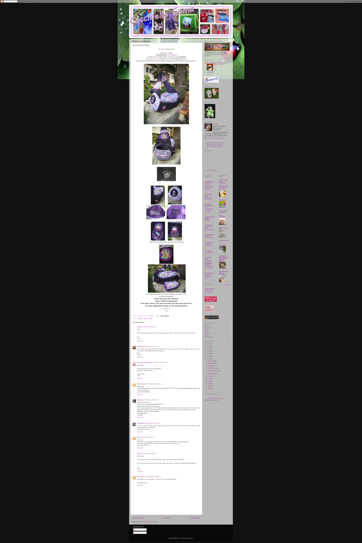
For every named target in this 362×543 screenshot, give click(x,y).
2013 (208, 351)
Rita (138, 437)
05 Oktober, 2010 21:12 (154, 384)
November (211, 363)
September (211, 373)
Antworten (140, 341)
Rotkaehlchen (141, 384)
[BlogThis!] (162, 316)
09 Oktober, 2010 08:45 (149, 453)
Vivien (139, 327)
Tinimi (206, 334)
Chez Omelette (209, 289)
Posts (136, 529)
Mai (209, 383)
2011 (208, 356)
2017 (208, 344)
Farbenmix (173, 55)
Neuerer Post (137, 518)
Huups (206, 330)
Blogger (191, 538)
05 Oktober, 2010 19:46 (160, 362)
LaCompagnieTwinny (209, 235)
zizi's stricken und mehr (223, 211)
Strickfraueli (141, 423)
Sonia (217, 124)
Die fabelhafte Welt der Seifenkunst (223, 273)
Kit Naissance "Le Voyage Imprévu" (209, 210)
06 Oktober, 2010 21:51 (152, 423)
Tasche (150, 318)
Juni (209, 381)
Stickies (145, 318)
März (210, 388)
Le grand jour (208, 245)
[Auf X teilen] (164, 316)
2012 (208, 354)
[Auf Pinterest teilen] (168, 316)
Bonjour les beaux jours (208, 198)
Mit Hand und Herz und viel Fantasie (223, 187)
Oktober (210, 366)
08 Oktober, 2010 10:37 (147, 437)
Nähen (140, 318)
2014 (208, 349)
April (209, 386)
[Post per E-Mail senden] (157, 316)
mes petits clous (209, 252)
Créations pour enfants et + (209, 206)
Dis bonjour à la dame (209, 273)
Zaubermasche (209, 337)
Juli (209, 378)
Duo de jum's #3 (209, 237)
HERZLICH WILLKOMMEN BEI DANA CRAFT (223, 258)
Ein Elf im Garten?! (213, 368)
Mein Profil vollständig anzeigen (214, 138)
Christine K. (141, 476)
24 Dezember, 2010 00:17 (153, 476)
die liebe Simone (153, 59)
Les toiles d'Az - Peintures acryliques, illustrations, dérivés (209, 261)
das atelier (222, 245)
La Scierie (208, 251)
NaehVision (140, 346)
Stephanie (140, 400)
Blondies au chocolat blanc (209, 291)
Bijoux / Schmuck (219, 64)
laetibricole (208, 225)
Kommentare (139, 532)
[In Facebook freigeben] (166, 316)
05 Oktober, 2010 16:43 (149, 327)
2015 (208, 346)
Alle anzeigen (213, 280)
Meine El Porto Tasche (214, 370)
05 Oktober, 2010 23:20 (151, 400)
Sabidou (207, 332)
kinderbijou (222, 200)
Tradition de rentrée (208, 276)
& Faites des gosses (209, 243)
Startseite (167, 518)
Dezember (211, 361)
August (210, 376)
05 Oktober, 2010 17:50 (152, 346)
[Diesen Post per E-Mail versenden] (161, 316)
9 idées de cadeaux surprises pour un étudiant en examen (209, 186)
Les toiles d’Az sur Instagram (209, 267)
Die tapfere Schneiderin (144, 362)
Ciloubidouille (209, 181)
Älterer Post (195, 518)
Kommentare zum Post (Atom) (149, 522)
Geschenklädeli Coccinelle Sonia (217, 62)
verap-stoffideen (222, 216)
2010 (208, 359)
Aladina (207, 325)
